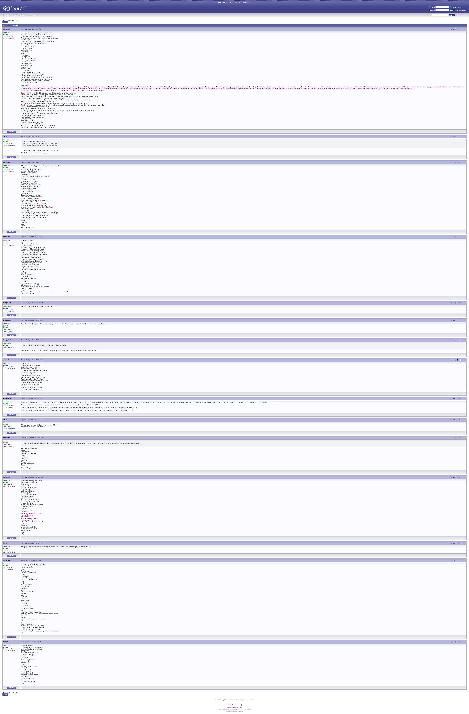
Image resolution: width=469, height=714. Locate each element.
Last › (16, 20)
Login (231, 2)
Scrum (5, 136)
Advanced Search (461, 15)
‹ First (4, 20)
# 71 (459, 437)
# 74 (459, 560)
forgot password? (460, 10)
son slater (6, 29)
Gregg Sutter (7, 303)
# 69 (459, 398)
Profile (11, 131)
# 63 (459, 162)
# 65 (459, 303)
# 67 (459, 340)
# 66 (459, 320)
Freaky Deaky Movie (222, 700)
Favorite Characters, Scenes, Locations (242, 700)
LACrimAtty (7, 320)
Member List (246, 2)
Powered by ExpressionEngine (234, 707)
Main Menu (16, 15)
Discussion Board (26, 15)
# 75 (459, 642)
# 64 (459, 236)
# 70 (459, 419)
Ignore (453, 29)
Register (237, 2)
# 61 (459, 29)
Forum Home (7, 15)
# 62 (459, 136)
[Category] (13, 12)
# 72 (459, 477)
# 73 (459, 543)
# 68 (459, 360)
